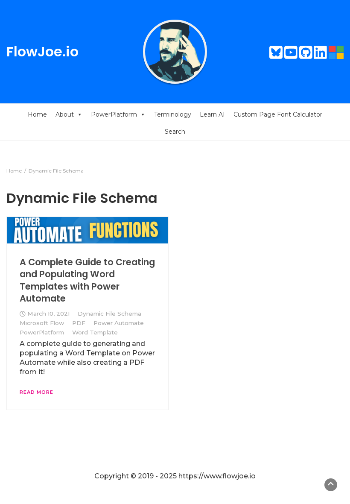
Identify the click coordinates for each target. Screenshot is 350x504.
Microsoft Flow (42, 322)
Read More (36, 392)
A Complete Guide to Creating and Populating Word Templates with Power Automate (87, 280)
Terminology (172, 114)
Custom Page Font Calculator (277, 114)
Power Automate (118, 322)
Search (175, 131)
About (64, 114)
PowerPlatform (114, 114)
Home (37, 114)
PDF (78, 322)
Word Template (95, 332)
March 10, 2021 (48, 313)
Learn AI (212, 114)
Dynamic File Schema (109, 313)
